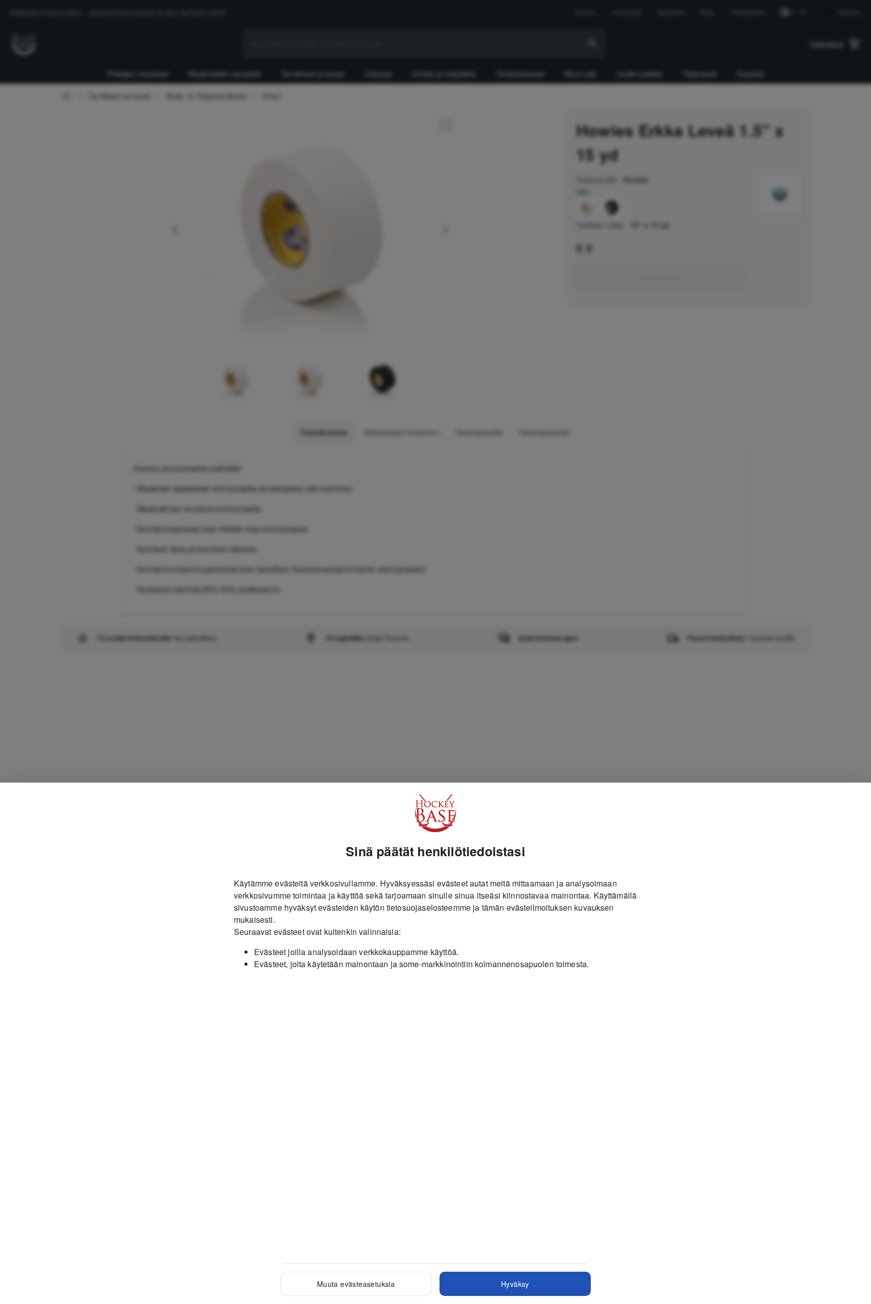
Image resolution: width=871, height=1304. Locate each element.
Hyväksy (515, 1284)
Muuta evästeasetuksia (356, 1284)
